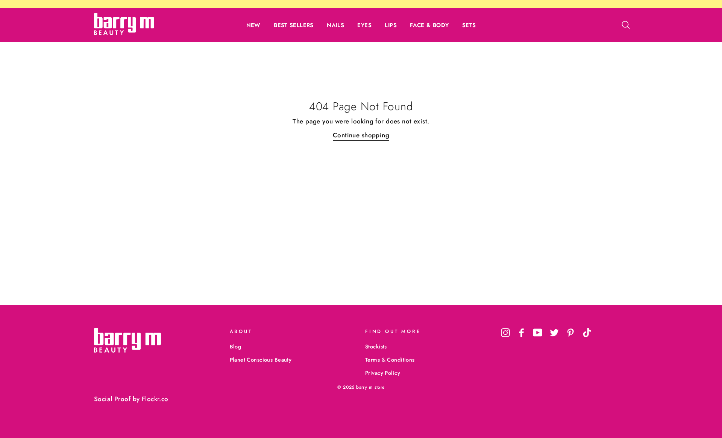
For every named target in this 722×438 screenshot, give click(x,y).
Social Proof (112, 398)
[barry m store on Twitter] (554, 332)
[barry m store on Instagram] (505, 332)
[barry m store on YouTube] (537, 332)
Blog (235, 346)
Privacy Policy (382, 373)
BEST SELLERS (294, 25)
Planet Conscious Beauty (261, 359)
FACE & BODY (429, 25)
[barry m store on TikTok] (587, 332)
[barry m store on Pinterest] (570, 332)
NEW (253, 25)
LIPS (391, 25)
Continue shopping (361, 135)
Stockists (376, 346)
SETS (469, 25)
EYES (364, 25)
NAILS (335, 25)
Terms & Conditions (390, 359)
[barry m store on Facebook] (521, 332)
